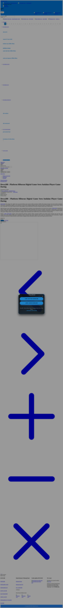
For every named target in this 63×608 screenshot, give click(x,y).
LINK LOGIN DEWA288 (31, 303)
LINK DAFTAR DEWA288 (31, 298)
